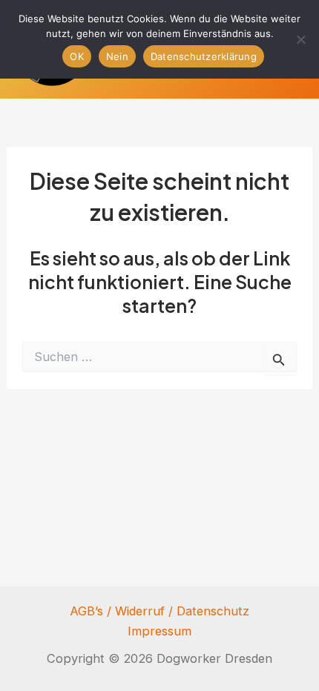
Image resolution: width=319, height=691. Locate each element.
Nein (117, 56)
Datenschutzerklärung (204, 56)
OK (77, 56)
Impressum (159, 631)
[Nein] (300, 39)
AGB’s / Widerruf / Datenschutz (159, 611)
